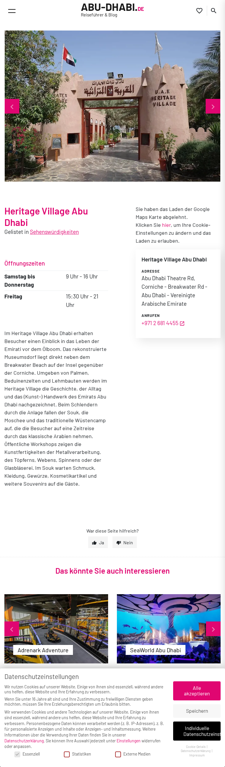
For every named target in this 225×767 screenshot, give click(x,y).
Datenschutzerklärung (24, 740)
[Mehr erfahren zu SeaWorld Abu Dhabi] (169, 628)
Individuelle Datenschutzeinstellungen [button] (202, 731)
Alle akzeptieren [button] (197, 691)
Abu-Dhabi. (112, 9)
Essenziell (31, 753)
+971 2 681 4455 (160, 323)
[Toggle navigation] (12, 11)
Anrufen (151, 315)
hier (166, 225)
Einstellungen (129, 740)
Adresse (151, 271)
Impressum (197, 755)
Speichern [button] (197, 710)
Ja (101, 542)
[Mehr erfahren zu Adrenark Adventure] (56, 628)
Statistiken (81, 753)
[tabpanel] (56, 628)
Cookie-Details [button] (196, 747)
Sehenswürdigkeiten (54, 231)
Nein (128, 542)
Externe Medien (137, 753)
